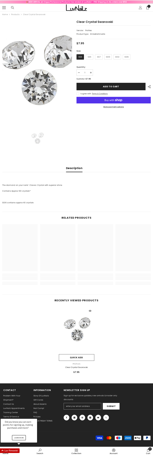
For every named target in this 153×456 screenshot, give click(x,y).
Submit (111, 406)
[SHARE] (148, 86)
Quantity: (81, 67)
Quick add (76, 357)
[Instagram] (74, 417)
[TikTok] (90, 417)
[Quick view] (90, 311)
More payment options (113, 107)
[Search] (12, 7)
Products (15, 14)
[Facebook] (66, 417)
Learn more (19, 438)
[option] (37, 71)
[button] (22, 450)
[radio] (80, 57)
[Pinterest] (82, 417)
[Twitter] (106, 417)
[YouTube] (98, 417)
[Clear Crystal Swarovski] (76, 330)
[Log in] (140, 7)
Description (74, 168)
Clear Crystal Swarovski (76, 367)
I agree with (85, 93)
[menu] (4, 7)
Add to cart (111, 86)
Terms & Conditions (100, 94)
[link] (20, 278)
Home (5, 14)
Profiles (88, 30)
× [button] (35, 416)
